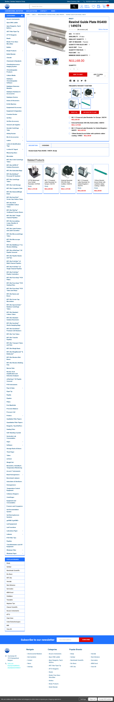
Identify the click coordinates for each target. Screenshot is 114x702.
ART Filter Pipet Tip (13, 31)
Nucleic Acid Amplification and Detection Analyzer (13, 374)
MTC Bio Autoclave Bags (14, 170)
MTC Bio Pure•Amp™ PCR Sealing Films (15, 284)
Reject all (93, 699)
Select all (74, 112)
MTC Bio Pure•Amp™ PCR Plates (15, 278)
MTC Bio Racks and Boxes (13, 295)
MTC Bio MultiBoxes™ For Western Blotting (15, 246)
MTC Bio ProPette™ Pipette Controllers (13, 273)
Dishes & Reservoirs (13, 100)
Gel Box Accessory (13, 121)
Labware (9, 534)
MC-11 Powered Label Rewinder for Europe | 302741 (50, 182)
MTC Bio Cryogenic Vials (14, 188)
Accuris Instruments (13, 19)
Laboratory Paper (12, 531)
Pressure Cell (11, 412)
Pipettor (9, 398)
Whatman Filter (11, 550)
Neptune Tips (11, 603)
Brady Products (11, 51)
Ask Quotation (31, 11)
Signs (8, 442)
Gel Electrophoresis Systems (13, 516)
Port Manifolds (11, 405)
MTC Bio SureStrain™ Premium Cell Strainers (14, 330)
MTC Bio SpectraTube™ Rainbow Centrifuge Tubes (14, 307)
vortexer (9, 459)
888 (8, 625)
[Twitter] (81, 80)
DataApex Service (12, 97)
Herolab (9, 581)
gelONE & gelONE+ (12, 520)
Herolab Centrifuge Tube (13, 129)
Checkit (9, 57)
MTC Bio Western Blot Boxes (14, 358)
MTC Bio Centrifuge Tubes (13, 180)
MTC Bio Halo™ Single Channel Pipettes (13, 216)
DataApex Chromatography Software (12, 81)
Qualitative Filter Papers (14, 419)
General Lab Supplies (13, 125)
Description (33, 145)
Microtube (10, 156)
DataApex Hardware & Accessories (13, 93)
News (53, 11)
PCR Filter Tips (11, 538)
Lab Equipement (12, 524)
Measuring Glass (12, 153)
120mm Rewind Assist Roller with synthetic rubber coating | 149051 (99, 183)
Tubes (9, 455)
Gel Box (9, 118)
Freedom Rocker (12, 114)
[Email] (74, 80)
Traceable (10, 600)
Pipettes (9, 541)
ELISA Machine (11, 104)
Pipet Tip (9, 391)
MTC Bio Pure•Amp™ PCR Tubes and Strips (15, 289)
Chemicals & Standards (14, 61)
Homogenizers (11, 485)
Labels (9, 140)
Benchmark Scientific (13, 570)
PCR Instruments (12, 384)
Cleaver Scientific (12, 607)
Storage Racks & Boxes (14, 448)
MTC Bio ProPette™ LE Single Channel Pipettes (14, 268)
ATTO (8, 614)
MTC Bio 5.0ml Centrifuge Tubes (15, 161)
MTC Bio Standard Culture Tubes (12, 313)
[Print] (78, 80)
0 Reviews (45, 145)
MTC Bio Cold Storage (14, 185)
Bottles (9, 47)
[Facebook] (70, 80)
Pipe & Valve (11, 388)
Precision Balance (12, 409)
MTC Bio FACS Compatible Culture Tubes (13, 205)
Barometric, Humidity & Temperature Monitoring (14, 467)
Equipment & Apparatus (14, 111)
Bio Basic (9, 574)
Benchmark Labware (13, 478)
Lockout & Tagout (12, 149)
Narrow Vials (11, 368)
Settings (83, 699)
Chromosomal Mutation (14, 11)
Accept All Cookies (105, 699)
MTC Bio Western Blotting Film (15, 364)
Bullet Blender (11, 54)
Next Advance (11, 585)
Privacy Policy (96, 695)
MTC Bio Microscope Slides (13, 240)
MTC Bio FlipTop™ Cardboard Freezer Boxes (15, 211)
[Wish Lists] (94, 6)
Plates (9, 402)
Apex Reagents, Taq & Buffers (14, 27)
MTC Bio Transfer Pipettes (12, 338)
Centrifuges (10, 497)
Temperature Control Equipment (13, 489)
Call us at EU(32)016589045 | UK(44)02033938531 (14, 666)
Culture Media (11, 75)
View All (9, 629)
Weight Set (10, 462)
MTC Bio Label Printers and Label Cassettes (14, 229)
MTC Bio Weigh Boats (13, 348)
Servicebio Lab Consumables (11, 437)
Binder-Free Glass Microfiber (12, 43)
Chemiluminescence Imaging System (13, 65)
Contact (43, 11)
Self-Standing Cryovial (14, 433)
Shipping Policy (44, 695)
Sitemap (30, 667)
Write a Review (103, 29)
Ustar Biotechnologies (13, 622)
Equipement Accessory (14, 107)
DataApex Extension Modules (13, 87)
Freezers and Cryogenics (15, 506)
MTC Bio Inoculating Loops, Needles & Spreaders (13, 223)
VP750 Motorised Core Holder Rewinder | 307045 (34, 182)
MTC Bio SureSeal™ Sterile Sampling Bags (13, 324)
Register (87, 7)
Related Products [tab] (35, 160)
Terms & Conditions (18, 695)
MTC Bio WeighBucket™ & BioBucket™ (15, 353)
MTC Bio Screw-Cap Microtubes (13, 300)
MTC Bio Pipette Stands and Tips (14, 257)
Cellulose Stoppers (13, 494)
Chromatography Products (12, 71)
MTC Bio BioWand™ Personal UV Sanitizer (13, 175)
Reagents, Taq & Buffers (14, 426)
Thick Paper (10, 452)
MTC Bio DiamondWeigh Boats (14, 193)
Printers (9, 415)
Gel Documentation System (13, 510)
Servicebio (10, 589)
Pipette (9, 395)
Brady (8, 563)
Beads (9, 38)
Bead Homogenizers (13, 474)
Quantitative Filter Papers (15, 422)
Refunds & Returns (70, 695)
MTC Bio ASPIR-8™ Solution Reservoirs (13, 166)
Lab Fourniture (11, 527)
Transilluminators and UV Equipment (14, 545)
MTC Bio (9, 578)
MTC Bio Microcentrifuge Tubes (15, 235)
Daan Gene (10, 618)
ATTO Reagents (12, 35)
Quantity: (72, 65)
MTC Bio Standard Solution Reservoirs (13, 319)
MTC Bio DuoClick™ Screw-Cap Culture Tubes (15, 198)
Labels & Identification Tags (14, 145)
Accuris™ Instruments (13, 471)
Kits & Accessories (13, 137)
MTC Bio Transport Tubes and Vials (15, 344)
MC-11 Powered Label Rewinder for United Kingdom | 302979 (84, 183)
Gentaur (9, 567)
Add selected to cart (90, 112)
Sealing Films (11, 429)
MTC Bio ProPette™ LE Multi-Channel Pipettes (14, 262)
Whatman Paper (12, 553)
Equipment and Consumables (11, 502)
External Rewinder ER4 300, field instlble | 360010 (66, 182)
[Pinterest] (85, 80)
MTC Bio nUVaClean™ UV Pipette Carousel (14, 251)
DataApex (10, 596)
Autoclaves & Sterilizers (14, 481)
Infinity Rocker (11, 133)
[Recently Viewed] (99, 6)
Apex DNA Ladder (12, 22)
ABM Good (10, 592)
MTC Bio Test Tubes (13, 334)
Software (9, 445)
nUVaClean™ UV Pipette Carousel (14, 380)
